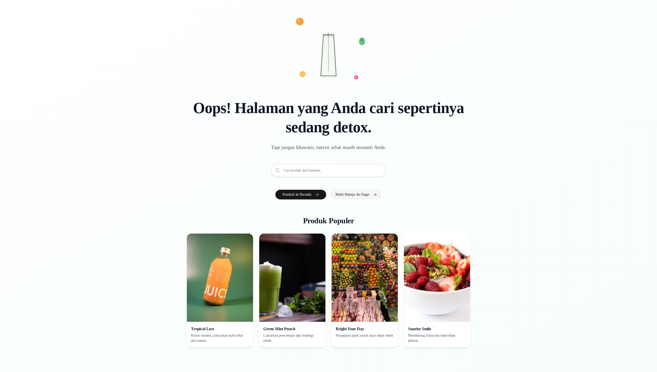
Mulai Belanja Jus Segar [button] (352, 194)
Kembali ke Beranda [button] (297, 194)
